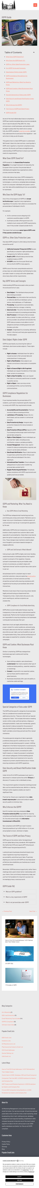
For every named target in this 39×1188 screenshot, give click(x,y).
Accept (19, 1176)
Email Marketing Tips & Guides (11, 1018)
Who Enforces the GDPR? (14, 105)
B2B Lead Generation (8, 1015)
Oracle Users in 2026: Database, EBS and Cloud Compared (19, 1075)
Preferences (19, 1184)
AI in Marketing (6, 1012)
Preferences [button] (31, 1171)
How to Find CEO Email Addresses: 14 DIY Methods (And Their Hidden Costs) (19, 941)
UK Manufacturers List (8, 1044)
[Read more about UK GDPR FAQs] (19, 953)
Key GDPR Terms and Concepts (16, 68)
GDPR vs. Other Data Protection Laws (18, 64)
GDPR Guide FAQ (11, 112)
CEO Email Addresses (8, 1050)
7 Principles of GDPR (11, 985)
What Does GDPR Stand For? (15, 56)
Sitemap (4, 1146)
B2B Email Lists (6, 1037)
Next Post (33, 911)
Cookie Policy (6, 1144)
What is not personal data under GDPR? (17, 902)
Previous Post (7, 911)
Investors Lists (6, 1040)
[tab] (19, 891)
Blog (3, 1149)
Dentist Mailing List (7, 1053)
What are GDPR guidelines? (14, 891)
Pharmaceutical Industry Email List (12, 1047)
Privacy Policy (6, 1141)
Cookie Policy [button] (25, 1170)
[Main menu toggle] (35, 5)
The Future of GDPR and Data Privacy (17, 109)
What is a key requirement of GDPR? (16, 897)
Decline (19, 1180)
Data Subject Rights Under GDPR (16, 72)
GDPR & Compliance (8, 1021)
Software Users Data (8, 1025)
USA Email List (6, 1056)
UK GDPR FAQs (9, 963)
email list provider (24, 131)
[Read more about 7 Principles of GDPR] (19, 975)
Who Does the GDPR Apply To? (15, 60)
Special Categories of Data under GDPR (18, 95)
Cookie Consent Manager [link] (9, 1160)
